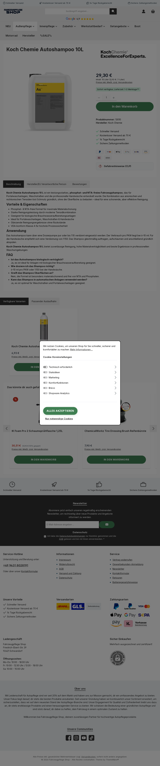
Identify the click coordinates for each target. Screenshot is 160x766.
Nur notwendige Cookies (59, 418)
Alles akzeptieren (60, 410)
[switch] (45, 372)
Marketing (54, 377)
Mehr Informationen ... (81, 349)
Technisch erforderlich (60, 367)
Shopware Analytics (59, 393)
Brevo (52, 388)
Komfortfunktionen (58, 382)
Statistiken (54, 372)
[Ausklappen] (115, 366)
